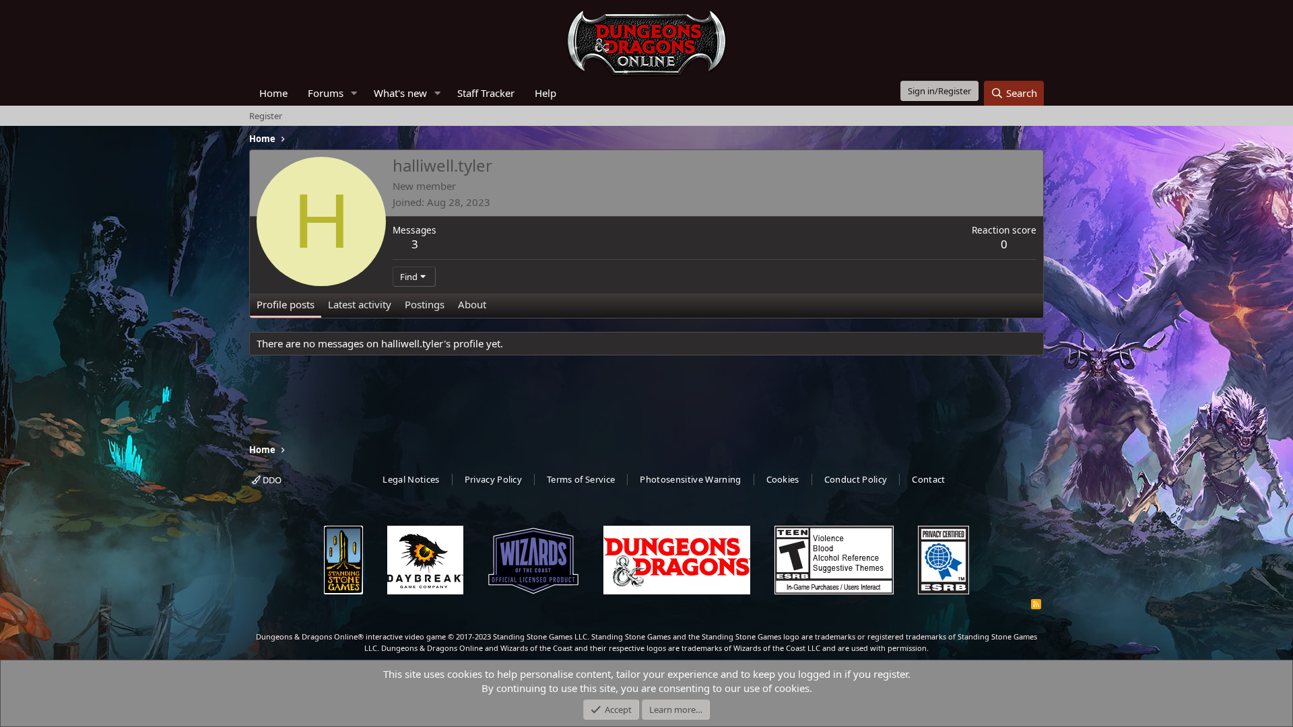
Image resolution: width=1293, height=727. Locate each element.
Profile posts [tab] (285, 304)
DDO (271, 480)
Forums (325, 93)
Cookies (782, 479)
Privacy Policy (494, 479)
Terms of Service (581, 479)
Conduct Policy (856, 479)
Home (273, 93)
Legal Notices (411, 479)
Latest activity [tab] (359, 304)
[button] (354, 93)
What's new (400, 93)
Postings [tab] (424, 304)
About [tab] (472, 304)
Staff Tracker (486, 93)
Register (265, 116)
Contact (928, 479)
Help (545, 93)
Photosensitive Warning (690, 479)
